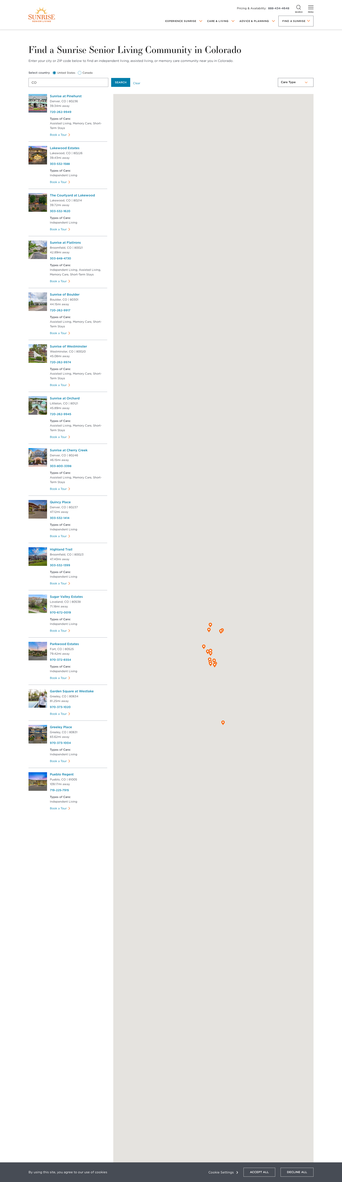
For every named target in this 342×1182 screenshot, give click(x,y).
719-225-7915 (59, 790)
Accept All (259, 1172)
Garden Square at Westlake (72, 691)
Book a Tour (58, 134)
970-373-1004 (60, 743)
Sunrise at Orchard (65, 398)
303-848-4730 (60, 258)
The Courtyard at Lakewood (72, 195)
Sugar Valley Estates (66, 596)
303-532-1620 (60, 211)
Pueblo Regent (62, 774)
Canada (87, 72)
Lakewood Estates (64, 148)
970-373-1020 (60, 707)
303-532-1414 (59, 518)
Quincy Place (60, 502)
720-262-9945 (60, 414)
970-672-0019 (60, 612)
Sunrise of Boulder (64, 294)
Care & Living (218, 21)
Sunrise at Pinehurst (66, 96)
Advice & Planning (254, 21)
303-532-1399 (60, 565)
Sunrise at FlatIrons (65, 242)
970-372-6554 (60, 659)
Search (120, 82)
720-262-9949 (60, 112)
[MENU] (311, 7)
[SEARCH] (298, 7)
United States (66, 72)
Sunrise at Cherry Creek (68, 450)
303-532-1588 (60, 164)
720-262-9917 (60, 310)
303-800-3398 (60, 466)
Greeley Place (61, 727)
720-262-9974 (60, 362)
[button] (211, 664)
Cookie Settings (221, 1172)
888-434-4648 (278, 8)
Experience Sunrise (180, 21)
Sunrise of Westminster (68, 346)
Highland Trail (61, 549)
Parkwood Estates (64, 644)
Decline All (297, 1172)
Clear (136, 83)
